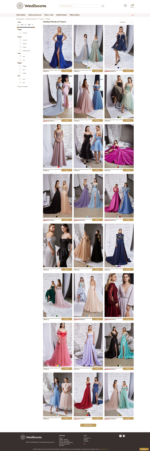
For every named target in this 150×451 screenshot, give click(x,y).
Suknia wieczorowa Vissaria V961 (113, 219)
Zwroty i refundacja (64, 441)
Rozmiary (61, 445)
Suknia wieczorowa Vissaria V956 (52, 169)
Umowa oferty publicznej (66, 442)
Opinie (85, 439)
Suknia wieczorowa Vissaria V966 (83, 318)
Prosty (24, 47)
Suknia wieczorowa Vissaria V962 (52, 269)
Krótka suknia (26, 51)
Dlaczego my (87, 438)
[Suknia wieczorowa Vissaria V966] (88, 291)
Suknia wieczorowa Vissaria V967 (113, 318)
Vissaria (25, 33)
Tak (24, 60)
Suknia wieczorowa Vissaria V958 (113, 169)
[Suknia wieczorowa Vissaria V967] (119, 291)
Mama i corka (48, 15)
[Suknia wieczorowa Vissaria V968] (57, 341)
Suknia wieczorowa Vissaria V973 (113, 418)
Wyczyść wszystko (23, 86)
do (26, 25)
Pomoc (61, 438)
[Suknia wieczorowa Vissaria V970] (119, 341)
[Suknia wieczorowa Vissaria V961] (119, 192)
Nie (24, 57)
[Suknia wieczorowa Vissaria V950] (57, 43)
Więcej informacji (103, 449)
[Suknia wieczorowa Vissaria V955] (119, 93)
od (18, 25)
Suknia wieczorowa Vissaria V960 (83, 219)
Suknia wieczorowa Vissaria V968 (52, 368)
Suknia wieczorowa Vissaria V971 (52, 418)
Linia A (25, 40)
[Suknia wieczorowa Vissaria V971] (57, 391)
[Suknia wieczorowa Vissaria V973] (119, 391)
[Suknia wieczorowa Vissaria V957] (88, 143)
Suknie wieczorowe (34, 15)
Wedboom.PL (36, 442)
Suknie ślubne (20, 15)
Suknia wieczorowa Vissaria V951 (82, 70)
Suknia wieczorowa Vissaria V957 (83, 169)
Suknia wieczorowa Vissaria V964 (113, 269)
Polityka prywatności (64, 444)
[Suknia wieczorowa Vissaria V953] (57, 93)
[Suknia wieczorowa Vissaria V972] (88, 391)
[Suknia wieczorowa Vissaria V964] (119, 242)
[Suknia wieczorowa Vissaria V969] (88, 341)
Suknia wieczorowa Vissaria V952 (113, 70)
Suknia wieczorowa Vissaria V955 (113, 120)
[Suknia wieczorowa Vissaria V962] (57, 242)
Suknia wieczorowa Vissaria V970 (113, 368)
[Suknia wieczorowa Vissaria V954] (88, 93)
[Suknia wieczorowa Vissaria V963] (88, 242)
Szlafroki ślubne (61, 15)
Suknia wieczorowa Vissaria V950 (52, 70)
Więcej (66, 71)
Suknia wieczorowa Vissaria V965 (52, 318)
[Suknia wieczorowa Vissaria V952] (119, 43)
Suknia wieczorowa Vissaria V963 (83, 269)
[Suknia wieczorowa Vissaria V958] (119, 143)
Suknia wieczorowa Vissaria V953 (52, 120)
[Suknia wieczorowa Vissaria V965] (57, 291)
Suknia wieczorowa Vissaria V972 (83, 418)
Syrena (24, 44)
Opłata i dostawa (63, 439)
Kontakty (86, 441)
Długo (24, 66)
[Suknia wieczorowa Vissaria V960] (88, 192)
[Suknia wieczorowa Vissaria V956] (57, 143)
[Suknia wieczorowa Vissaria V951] (88, 43)
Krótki (24, 73)
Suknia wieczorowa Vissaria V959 (52, 219)
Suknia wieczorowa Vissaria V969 (83, 368)
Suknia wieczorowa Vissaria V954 (83, 120)
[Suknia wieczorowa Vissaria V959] (57, 192)
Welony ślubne (74, 15)
